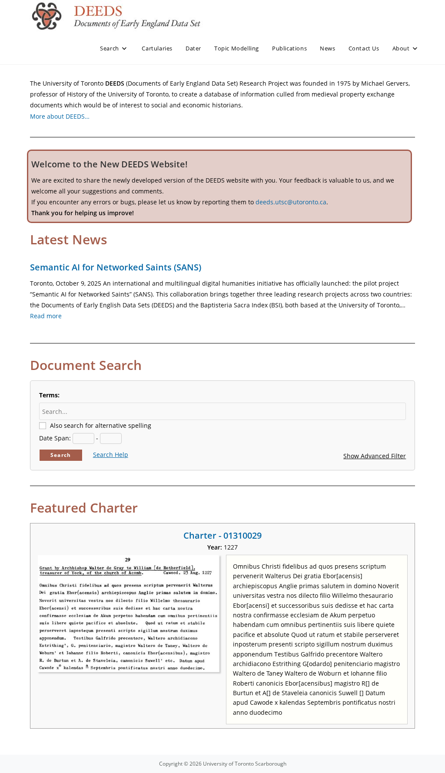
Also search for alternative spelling (100, 425)
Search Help (110, 454)
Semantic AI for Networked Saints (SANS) (115, 267)
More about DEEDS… (60, 116)
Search (60, 455)
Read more (46, 316)
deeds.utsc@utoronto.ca (291, 202)
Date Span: (55, 438)
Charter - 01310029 (222, 535)
